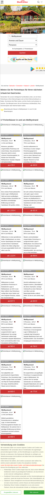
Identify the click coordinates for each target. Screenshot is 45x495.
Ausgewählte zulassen (11, 492)
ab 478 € (11, 165)
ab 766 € (33, 346)
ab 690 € (11, 437)
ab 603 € (33, 301)
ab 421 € (33, 210)
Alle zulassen (34, 492)
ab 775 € (33, 391)
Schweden (19, 86)
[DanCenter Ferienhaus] (22, 2)
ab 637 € (11, 301)
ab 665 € (11, 391)
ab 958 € (33, 256)
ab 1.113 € (11, 256)
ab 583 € (11, 346)
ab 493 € (33, 165)
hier (20, 467)
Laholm (32, 86)
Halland (26, 86)
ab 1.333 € (11, 210)
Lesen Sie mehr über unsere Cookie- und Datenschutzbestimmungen (21, 465)
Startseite (12, 86)
